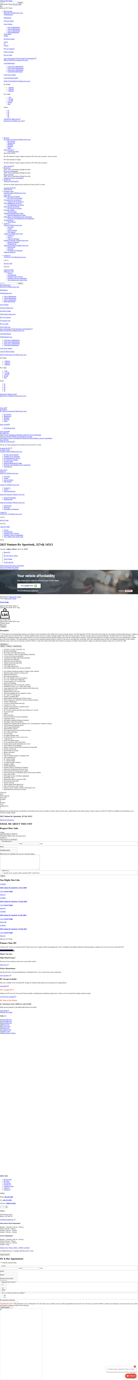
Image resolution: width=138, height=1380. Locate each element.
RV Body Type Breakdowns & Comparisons (21, 218)
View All (20, 121)
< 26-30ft (10, 100)
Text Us (10, 237)
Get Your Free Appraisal (7, 997)
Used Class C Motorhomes (15, 70)
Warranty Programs (13, 242)
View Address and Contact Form (17, 280)
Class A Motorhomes (14, 27)
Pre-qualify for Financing (15, 250)
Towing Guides (12, 212)
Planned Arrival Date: (7, 1278)
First (20, 843)
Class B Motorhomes (14, 29)
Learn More (3, 986)
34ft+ (9, 104)
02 (8, 110)
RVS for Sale (8, 1179)
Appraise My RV (9, 188)
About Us (7, 223)
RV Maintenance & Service (16, 205)
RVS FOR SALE (5, 285)
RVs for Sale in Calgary (11, 555)
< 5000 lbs (11, 87)
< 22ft (9, 97)
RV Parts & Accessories (15, 208)
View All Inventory (10, 58)
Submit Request (5, 1307)
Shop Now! (3, 965)
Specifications (17, 646)
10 (8, 117)
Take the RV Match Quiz (11, 119)
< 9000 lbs (11, 91)
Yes (5, 1295)
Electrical (10, 146)
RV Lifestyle (11, 141)
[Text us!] (131, 1376)
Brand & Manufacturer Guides (17, 215)
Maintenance (11, 143)
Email (5, 850)
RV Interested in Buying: (7, 1300)
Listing (2, 832)
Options (3, 646)
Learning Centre (8, 191)
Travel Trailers (8, 559)
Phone (2, 846)
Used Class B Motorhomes (15, 68)
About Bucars (12, 222)
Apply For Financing (6, 950)
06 (8, 114)
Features (9, 646)
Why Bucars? (12, 232)
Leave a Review (12, 230)
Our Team (11, 227)
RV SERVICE (4, 433)
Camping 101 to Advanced (15, 201)
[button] (29, 585)
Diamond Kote (12, 244)
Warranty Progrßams (10, 498)
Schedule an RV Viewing (15, 276)
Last (41, 843)
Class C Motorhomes (14, 31)
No (5, 1297)
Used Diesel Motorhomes (15, 71)
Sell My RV (7, 179)
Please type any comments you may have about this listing (17, 854)
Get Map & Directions (7, 1219)
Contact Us (11, 235)
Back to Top (4, 1254)
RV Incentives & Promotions (26, 58)
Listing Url (3, 837)
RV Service (7, 168)
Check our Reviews (13, 239)
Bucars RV (7, 552)
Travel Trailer (4, 602)
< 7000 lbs (11, 89)
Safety (9, 148)
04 (8, 112)
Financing (10, 249)
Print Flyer (3, 820)
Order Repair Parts (13, 151)
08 (8, 115)
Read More (4, 644)
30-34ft (10, 102)
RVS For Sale (8, 11)
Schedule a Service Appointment (17, 278)
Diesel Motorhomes (13, 32)
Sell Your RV (11, 247)
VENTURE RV (8, 562)
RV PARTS (3, 409)
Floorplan (3, 626)
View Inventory (5, 975)
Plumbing (10, 144)
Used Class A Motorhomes (15, 66)
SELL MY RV (4, 440)
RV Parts (6, 138)
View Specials (8, 166)
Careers (10, 228)
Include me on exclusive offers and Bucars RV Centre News (22, 873)
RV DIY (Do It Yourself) (15, 198)
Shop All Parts (8, 150)
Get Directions (12, 275)
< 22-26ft (10, 99)
